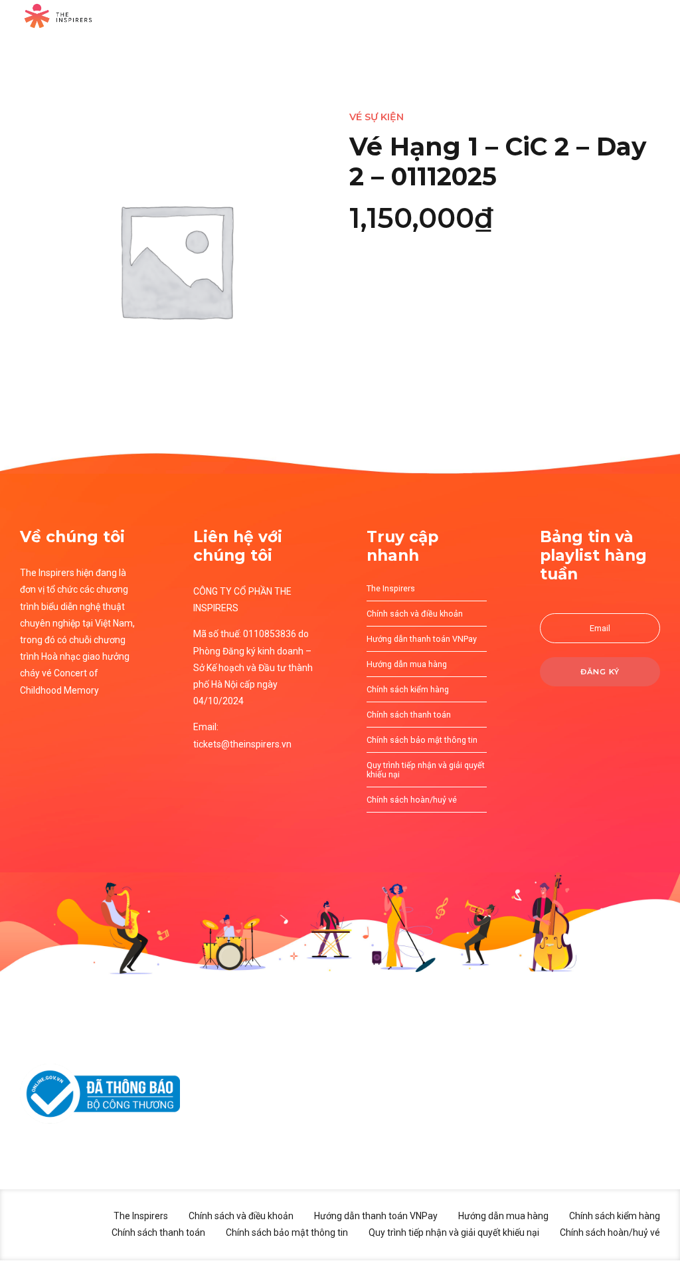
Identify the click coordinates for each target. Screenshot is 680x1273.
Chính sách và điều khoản (415, 614)
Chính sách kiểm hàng (408, 689)
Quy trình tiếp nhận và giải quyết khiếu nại (426, 770)
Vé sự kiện (376, 117)
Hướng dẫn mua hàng (407, 664)
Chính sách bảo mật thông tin (422, 740)
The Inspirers (391, 588)
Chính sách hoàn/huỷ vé (412, 800)
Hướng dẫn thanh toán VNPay (422, 639)
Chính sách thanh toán (409, 715)
